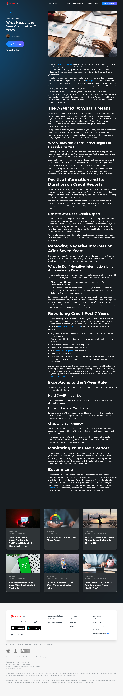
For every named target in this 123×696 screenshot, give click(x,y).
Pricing (89, 3)
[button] (54, 3)
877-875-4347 (98, 630)
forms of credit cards (57, 376)
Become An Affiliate (55, 623)
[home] (13, 3)
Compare (66, 3)
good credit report (64, 64)
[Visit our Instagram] (15, 634)
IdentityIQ (52, 488)
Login (96, 3)
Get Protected (109, 3)
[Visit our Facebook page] (12, 634)
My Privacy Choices (99, 633)
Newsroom (74, 626)
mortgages (91, 80)
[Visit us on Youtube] (22, 634)
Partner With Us (53, 619)
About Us (73, 619)
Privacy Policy (97, 623)
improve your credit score (69, 326)
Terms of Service (99, 626)
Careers (73, 623)
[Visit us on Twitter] (19, 634)
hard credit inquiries (64, 350)
